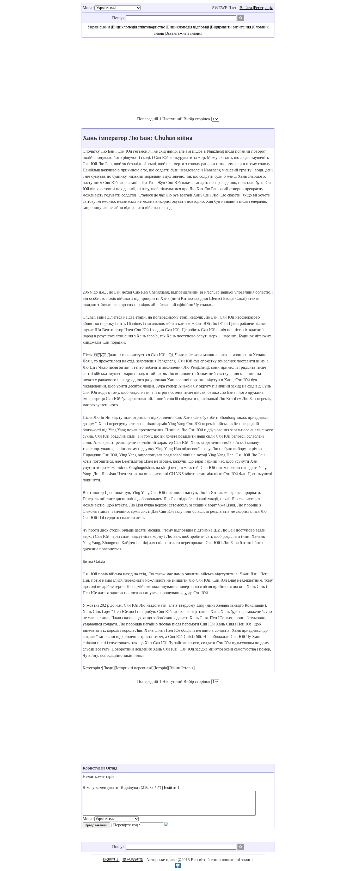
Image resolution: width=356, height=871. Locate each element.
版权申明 (111, 859)
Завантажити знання (184, 33)
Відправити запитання (231, 27)
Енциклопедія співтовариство (139, 27)
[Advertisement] (178, 76)
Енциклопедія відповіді (188, 27)
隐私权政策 (132, 859)
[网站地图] (178, 866)
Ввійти (246, 7)
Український (99, 27)
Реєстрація (263, 7)
